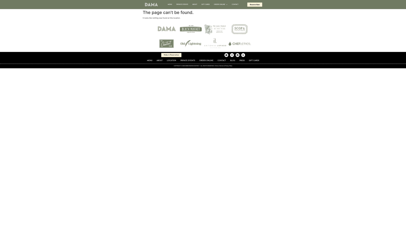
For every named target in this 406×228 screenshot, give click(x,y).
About (194, 4)
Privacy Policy (228, 65)
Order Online (206, 60)
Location (171, 60)
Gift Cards (205, 4)
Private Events (182, 4)
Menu (170, 4)
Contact (235, 4)
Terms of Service (219, 65)
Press (242, 60)
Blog (232, 60)
